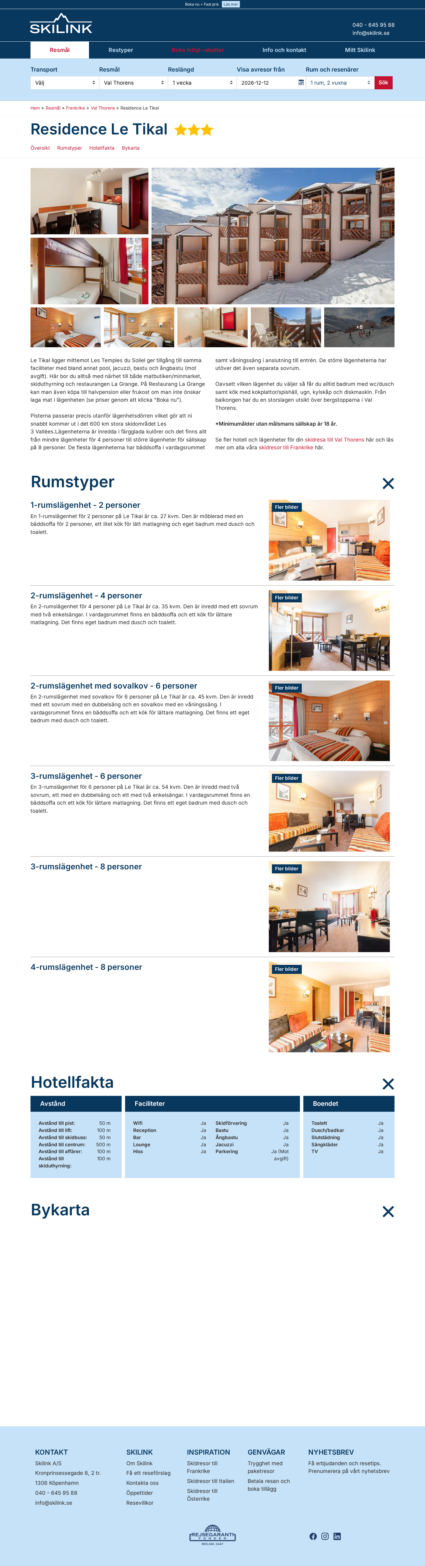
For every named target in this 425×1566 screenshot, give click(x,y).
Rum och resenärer (332, 69)
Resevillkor (139, 1503)
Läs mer (231, 4)
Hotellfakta (101, 148)
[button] (89, 201)
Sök (383, 82)
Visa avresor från (261, 69)
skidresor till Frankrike (286, 447)
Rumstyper (69, 148)
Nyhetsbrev (331, 1452)
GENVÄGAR (266, 1452)
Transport (44, 69)
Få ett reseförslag (148, 1473)
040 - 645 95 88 (56, 1493)
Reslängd (181, 69)
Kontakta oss (142, 1483)
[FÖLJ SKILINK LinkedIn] (339, 1536)
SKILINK (139, 1452)
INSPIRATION (208, 1452)
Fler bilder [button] (286, 507)
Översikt (40, 148)
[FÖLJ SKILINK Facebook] (315, 1536)
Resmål (109, 69)
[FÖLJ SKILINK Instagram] (327, 1536)
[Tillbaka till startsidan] (82, 23)
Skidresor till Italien (210, 1481)
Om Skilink (139, 1463)
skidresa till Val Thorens (334, 440)
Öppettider (139, 1493)
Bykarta (131, 148)
